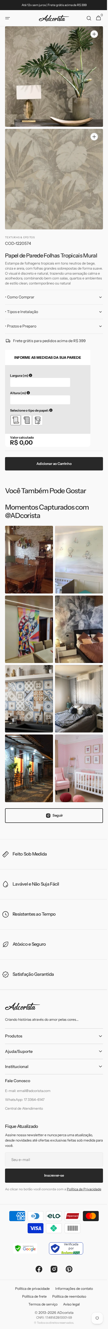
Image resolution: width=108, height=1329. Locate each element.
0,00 (26, 447)
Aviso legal (69, 1304)
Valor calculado (22, 442)
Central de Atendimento (24, 1103)
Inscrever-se (52, 1170)
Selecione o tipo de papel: (47, 415)
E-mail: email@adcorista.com (27, 1086)
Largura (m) (44, 380)
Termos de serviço (41, 1304)
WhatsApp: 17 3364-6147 (24, 1095)
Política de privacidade (30, 1288)
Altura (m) (43, 397)
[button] (7, 18)
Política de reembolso (67, 1296)
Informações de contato (72, 1288)
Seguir (55, 810)
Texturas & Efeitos (20, 242)
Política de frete (32, 1296)
